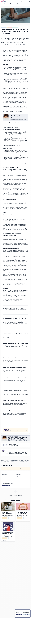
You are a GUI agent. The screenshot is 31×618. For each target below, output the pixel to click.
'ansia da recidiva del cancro (9, 66)
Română (16, 461)
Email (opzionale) (18, 474)
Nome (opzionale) (4, 474)
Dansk (11, 460)
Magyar (2, 461)
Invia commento (7, 485)
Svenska (2, 462)
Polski (10, 461)
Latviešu (5, 461)
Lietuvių (8, 461)
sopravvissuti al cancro (11, 89)
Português (12, 461)
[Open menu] (29, 1)
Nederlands (14, 460)
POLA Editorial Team (7, 44)
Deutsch (25, 460)
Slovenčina (19, 461)
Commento (4, 478)
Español (26, 461)
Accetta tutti (19, 614)
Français (22, 460)
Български (2, 460)
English (17, 460)
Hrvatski (6, 460)
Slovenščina (23, 461)
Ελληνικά (28, 460)
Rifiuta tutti (26, 614)
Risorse (5, 3)
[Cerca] (21, 1)
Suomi (19, 460)
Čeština (8, 460)
